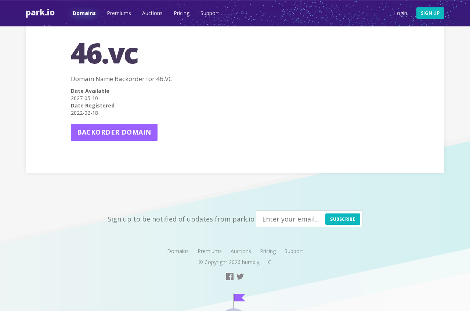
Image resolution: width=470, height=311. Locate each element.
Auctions (152, 13)
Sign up (430, 13)
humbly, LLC (256, 262)
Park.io (40, 12)
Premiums (119, 13)
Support (209, 13)
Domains (84, 13)
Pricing (181, 13)
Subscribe (342, 219)
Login (400, 13)
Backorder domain (114, 132)
